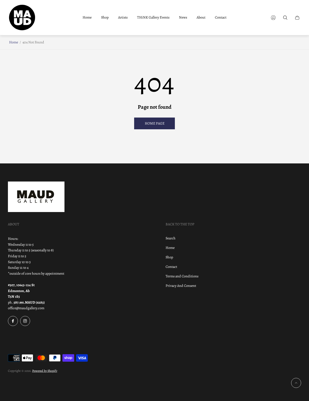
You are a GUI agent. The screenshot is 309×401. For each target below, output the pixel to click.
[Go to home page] (22, 18)
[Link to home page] (36, 197)
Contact (171, 266)
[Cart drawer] (297, 18)
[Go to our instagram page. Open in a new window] (25, 321)
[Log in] (273, 18)
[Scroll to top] (296, 383)
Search (171, 238)
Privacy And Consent (181, 285)
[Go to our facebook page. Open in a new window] (13, 321)
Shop (169, 257)
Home (13, 42)
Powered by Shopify (44, 371)
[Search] (285, 18)
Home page (154, 123)
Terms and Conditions (182, 276)
